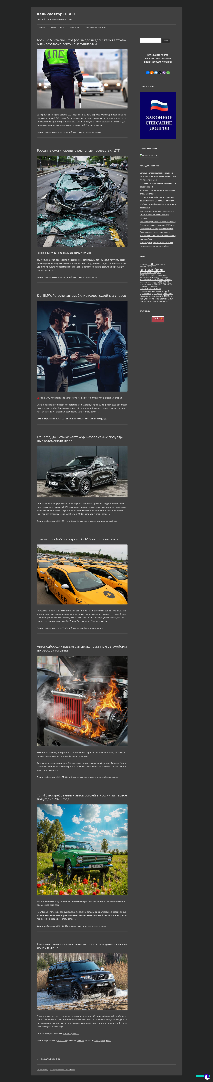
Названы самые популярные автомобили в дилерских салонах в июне (82, 946)
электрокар (163, 301)
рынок (159, 295)
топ (141, 298)
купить (166, 281)
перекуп (158, 283)
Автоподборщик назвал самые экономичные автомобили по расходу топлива (82, 648)
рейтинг (168, 293)
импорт (165, 278)
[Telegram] (156, 72)
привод (160, 291)
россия (143, 296)
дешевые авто (145, 278)
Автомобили (82, 418)
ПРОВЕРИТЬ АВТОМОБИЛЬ (158, 58)
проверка (145, 293)
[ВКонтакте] (148, 72)
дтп (96, 277)
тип (172, 296)
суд (104, 418)
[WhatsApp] (168, 72)
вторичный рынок (148, 275)
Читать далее (94, 125)
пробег (168, 291)
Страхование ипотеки (95, 27)
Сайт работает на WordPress (62, 1069)
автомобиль (103, 777)
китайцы (168, 280)
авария (143, 264)
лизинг (143, 284)
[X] (160, 72)
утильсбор (154, 298)
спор (100, 418)
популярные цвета (148, 291)
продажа (157, 293)
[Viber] (164, 72)
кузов (159, 282)
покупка (143, 286)
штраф (97, 132)
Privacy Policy (57, 27)
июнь (108, 1040)
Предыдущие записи (48, 1058)
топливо (114, 777)
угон (146, 299)
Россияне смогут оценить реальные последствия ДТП (78, 150)
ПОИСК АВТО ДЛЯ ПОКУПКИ (158, 62)
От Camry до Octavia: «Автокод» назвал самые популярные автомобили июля (80, 439)
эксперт (144, 301)
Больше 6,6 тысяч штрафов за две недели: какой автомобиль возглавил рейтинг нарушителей (81, 42)
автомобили (146, 266)
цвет (162, 299)
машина (150, 284)
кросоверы (152, 282)
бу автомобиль (147, 272)
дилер (102, 1040)
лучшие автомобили (107, 521)
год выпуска (161, 275)
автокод (160, 264)
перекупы (168, 283)
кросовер (143, 282)
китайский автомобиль (152, 279)
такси (100, 628)
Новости (74, 27)
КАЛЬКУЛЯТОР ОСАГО (158, 55)
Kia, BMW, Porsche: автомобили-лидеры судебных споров (81, 295)
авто (96, 1040)
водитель (157, 273)
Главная (41, 27)
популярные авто (150, 288)
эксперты (154, 301)
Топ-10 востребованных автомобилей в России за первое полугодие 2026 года (82, 797)
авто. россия (100, 926)
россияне (151, 296)
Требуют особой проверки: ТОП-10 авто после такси (77, 539)
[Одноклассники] (152, 72)
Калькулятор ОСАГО (57, 14)
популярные (153, 286)
